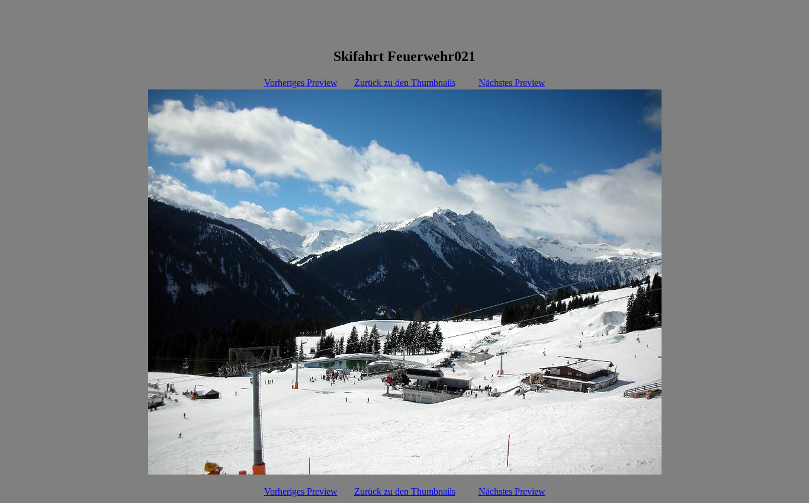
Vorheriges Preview (301, 83)
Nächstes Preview (512, 83)
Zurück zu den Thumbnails (404, 83)
